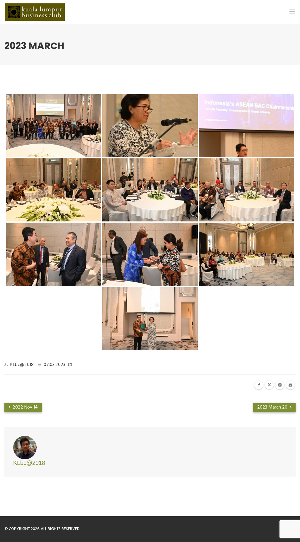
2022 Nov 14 (24, 407)
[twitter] (269, 384)
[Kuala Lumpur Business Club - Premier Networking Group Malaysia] (34, 12)
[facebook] (258, 385)
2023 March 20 (273, 407)
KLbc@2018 (22, 365)
